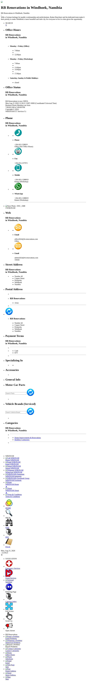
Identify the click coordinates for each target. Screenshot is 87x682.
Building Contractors (21, 440)
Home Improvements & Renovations (27, 438)
